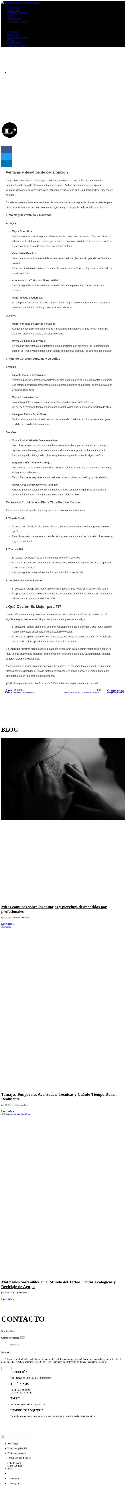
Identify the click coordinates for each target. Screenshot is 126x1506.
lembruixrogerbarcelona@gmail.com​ (19, 1488)
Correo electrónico (10, 1337)
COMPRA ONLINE (17, 13)
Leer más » (7, 923)
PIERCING (13, 10)
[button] (63, 26)
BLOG (10, 16)
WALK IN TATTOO (17, 21)
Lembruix (15, 649)
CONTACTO (14, 19)
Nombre (5, 1331)
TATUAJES (13, 7)
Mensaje (5, 1352)
